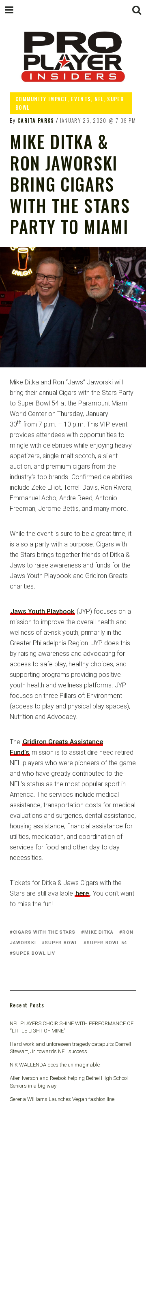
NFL (99, 99)
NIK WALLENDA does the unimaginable (55, 1065)
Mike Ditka (99, 932)
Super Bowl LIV (34, 953)
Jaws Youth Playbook (42, 611)
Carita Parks (35, 120)
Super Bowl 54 (107, 942)
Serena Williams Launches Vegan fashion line (62, 1099)
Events (81, 99)
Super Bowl (61, 942)
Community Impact (41, 99)
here (82, 893)
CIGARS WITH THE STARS (44, 932)
